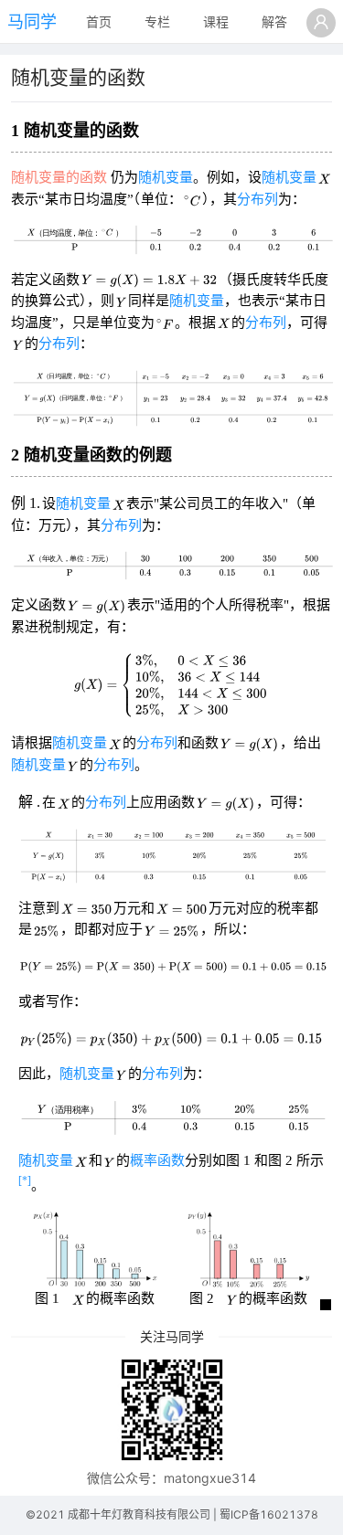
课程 (216, 21)
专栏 (157, 21)
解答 (274, 21)
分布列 (257, 199)
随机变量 (165, 177)
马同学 (32, 21)
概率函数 (157, 1160)
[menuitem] (98, 23)
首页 (99, 21)
